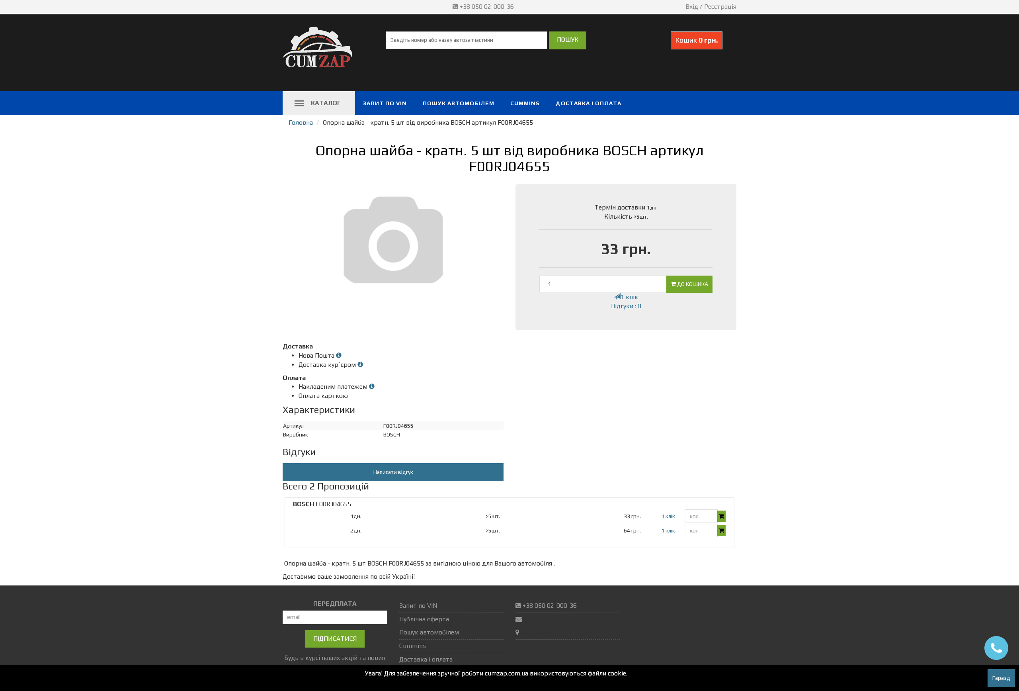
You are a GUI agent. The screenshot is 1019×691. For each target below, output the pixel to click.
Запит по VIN (385, 103)
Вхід (691, 6)
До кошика (692, 284)
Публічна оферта (424, 619)
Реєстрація (720, 6)
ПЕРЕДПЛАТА (335, 603)
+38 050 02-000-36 (486, 6)
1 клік (629, 297)
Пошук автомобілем (458, 103)
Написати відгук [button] (393, 472)
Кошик (696, 40)
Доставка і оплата (588, 103)
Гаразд (1001, 678)
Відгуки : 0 (626, 306)
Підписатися (335, 638)
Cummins (525, 103)
